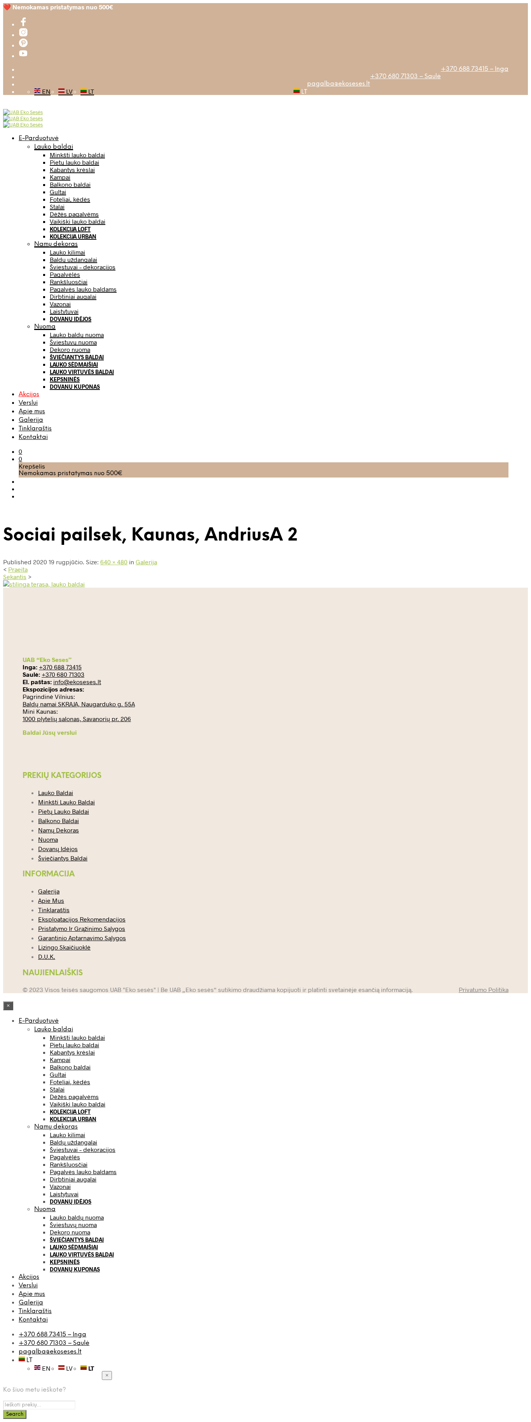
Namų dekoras (56, 244)
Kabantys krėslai (72, 169)
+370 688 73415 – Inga (474, 69)
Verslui (28, 403)
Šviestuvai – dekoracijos (82, 266)
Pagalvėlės (65, 274)
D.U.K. (46, 956)
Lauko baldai (53, 147)
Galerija (31, 420)
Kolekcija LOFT (70, 229)
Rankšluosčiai (68, 281)
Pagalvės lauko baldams (83, 289)
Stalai (57, 206)
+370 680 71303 (63, 674)
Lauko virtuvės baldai (82, 372)
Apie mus (32, 411)
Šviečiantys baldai (77, 357)
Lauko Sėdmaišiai (74, 364)
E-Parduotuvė (39, 138)
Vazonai (60, 303)
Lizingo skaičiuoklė (64, 947)
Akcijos (29, 394)
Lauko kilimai (67, 252)
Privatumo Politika (483, 989)
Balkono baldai (70, 184)
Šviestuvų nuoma (73, 342)
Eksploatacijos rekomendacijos (82, 919)
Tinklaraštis (35, 428)
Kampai (60, 177)
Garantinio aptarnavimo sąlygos (82, 937)
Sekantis (14, 576)
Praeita (18, 569)
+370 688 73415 (60, 667)
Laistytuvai (64, 311)
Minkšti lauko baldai (77, 154)
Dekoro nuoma (70, 349)
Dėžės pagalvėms (74, 214)
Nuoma (45, 326)
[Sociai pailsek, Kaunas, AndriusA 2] (44, 584)
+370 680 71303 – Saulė (405, 76)
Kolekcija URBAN (73, 236)
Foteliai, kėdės (70, 199)
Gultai (58, 191)
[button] (20, 451)
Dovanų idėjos (70, 319)
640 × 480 (114, 561)
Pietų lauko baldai (74, 162)
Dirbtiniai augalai (73, 296)
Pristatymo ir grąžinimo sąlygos (81, 928)
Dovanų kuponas (75, 386)
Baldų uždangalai (73, 259)
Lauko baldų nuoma (77, 334)
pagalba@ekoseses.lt (338, 84)
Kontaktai (33, 437)
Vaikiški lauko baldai (77, 221)
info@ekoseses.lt (77, 681)
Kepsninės (65, 379)
